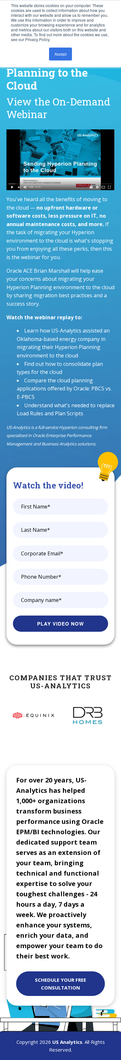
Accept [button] (60, 54)
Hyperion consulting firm (83, 427)
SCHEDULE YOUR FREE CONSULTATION (60, 984)
